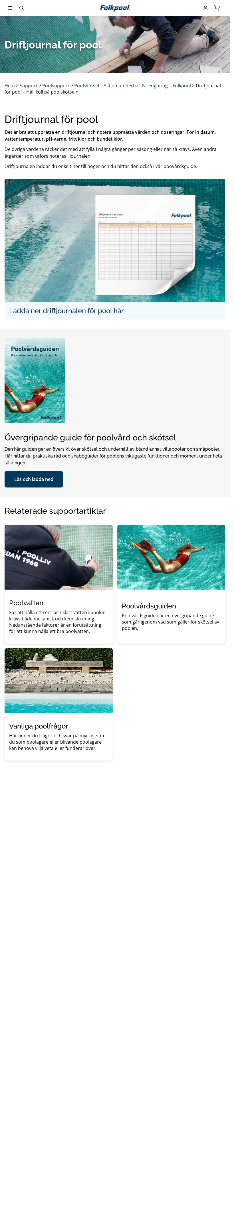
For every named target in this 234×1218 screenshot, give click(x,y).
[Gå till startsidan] (115, 8)
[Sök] (21, 8)
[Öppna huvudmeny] (10, 8)
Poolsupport (55, 85)
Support (28, 85)
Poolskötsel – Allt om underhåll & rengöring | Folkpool (132, 85)
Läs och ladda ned (33, 479)
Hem (10, 85)
